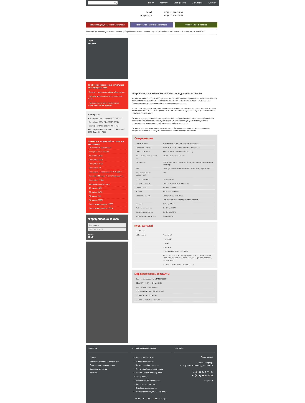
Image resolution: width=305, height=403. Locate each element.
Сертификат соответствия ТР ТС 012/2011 (105, 172)
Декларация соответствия (99, 184)
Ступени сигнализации (145, 361)
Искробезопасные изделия (146, 388)
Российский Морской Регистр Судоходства (106, 176)
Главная (150, 3)
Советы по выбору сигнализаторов (149, 369)
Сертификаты (180, 3)
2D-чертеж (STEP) (96, 200)
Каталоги (164, 3)
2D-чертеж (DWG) (95, 192)
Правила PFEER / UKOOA (145, 357)
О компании (197, 3)
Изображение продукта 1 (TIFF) (101, 204)
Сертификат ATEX (96, 164)
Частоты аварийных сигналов (147, 365)
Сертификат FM (95, 168)
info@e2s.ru (208, 380)
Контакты (212, 3)
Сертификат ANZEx (96, 180)
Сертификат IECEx (96, 160)
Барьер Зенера (141, 377)
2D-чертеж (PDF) (95, 188)
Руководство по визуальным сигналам (151, 392)
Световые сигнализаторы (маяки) (149, 373)
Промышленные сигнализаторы (151, 25)
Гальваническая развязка (146, 384)
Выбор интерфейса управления (148, 380)
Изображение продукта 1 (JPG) (101, 208)
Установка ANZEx (96, 156)
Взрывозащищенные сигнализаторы (107, 25)
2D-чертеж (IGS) (95, 196)
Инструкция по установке (99, 152)
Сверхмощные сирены (196, 25)
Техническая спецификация (100, 147)
